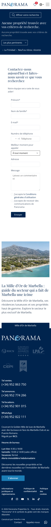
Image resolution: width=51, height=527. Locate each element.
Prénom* (15, 100)
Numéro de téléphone (22, 133)
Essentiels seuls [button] (12, 519)
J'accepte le (25, 196)
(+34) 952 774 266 (14, 395)
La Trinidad (9, 50)
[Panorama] (15, 4)
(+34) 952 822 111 (14, 417)
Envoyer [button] (18, 214)
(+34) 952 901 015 (14, 406)
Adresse (15, 159)
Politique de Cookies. (27, 509)
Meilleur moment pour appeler (22, 146)
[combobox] (15, 42)
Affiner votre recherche (27, 15)
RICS (15, 436)
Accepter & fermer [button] (37, 519)
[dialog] (25, 506)
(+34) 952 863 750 (14, 384)
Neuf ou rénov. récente (29, 50)
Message (15, 170)
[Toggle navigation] (47, 4)
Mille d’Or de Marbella (25, 325)
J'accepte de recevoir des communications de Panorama (26, 203)
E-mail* (14, 122)
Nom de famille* (19, 111)
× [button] (48, 489)
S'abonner (13, 478)
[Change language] (41, 4)
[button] (25, 513)
